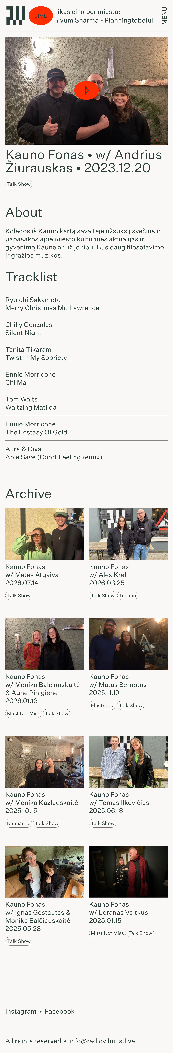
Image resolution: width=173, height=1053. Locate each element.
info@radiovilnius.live (102, 1041)
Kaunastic (18, 823)
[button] (86, 90)
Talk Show (19, 184)
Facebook (60, 1011)
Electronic (102, 705)
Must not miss (23, 713)
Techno (127, 595)
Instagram (21, 1011)
